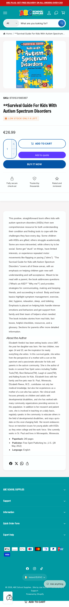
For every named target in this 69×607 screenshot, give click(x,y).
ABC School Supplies (22, 587)
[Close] (9, 595)
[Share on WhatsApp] (22, 463)
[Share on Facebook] (11, 463)
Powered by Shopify (34, 594)
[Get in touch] (56, 12)
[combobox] (43, 23)
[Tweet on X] (16, 463)
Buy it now (34, 164)
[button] (5, 12)
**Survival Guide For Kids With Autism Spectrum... (40, 33)
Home (9, 33)
